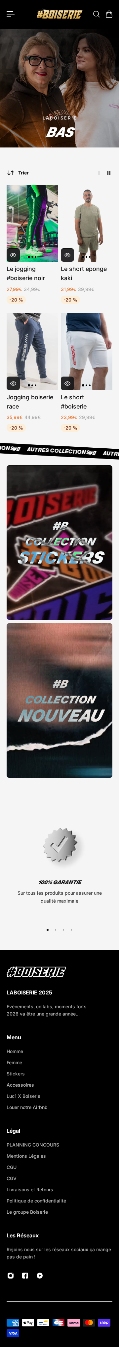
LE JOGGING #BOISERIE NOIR (26, 273)
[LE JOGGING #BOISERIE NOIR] (32, 223)
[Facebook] (25, 1275)
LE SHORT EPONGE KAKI (84, 273)
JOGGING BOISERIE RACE (30, 402)
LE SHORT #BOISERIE (74, 402)
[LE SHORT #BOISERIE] (86, 351)
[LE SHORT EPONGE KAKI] (86, 223)
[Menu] (10, 14)
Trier (23, 172)
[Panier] (108, 14)
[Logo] (59, 14)
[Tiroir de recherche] (96, 14)
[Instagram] (10, 1275)
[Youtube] (39, 1275)
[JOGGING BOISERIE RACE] (32, 351)
